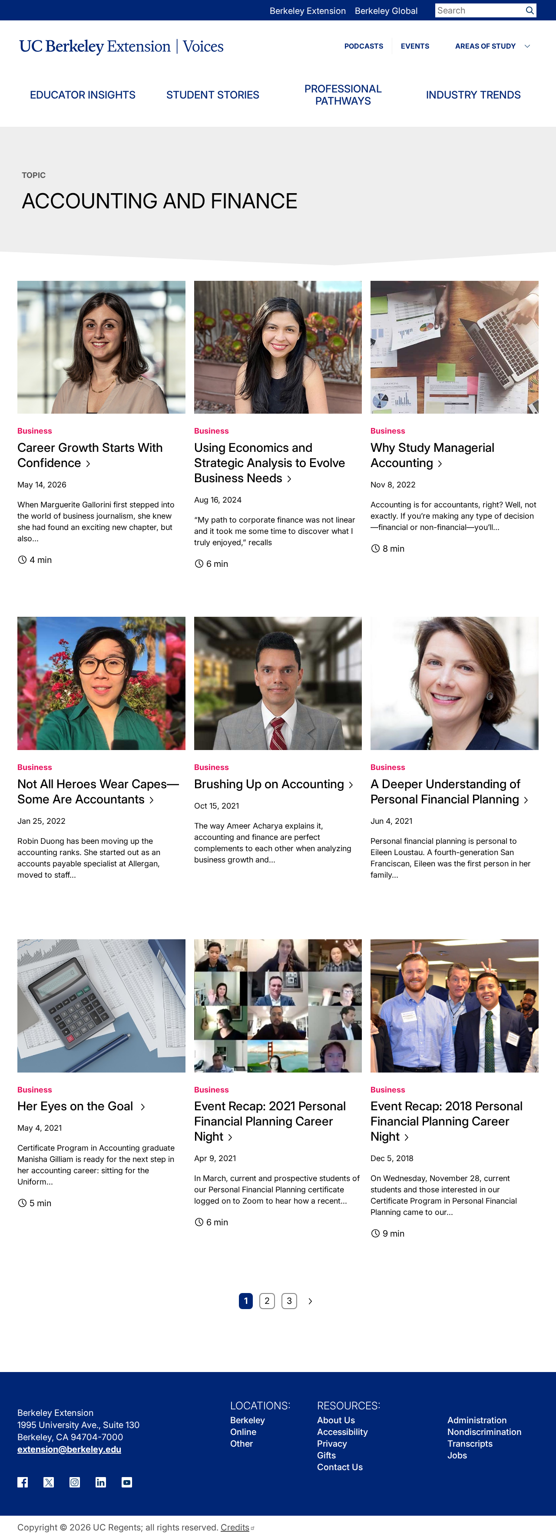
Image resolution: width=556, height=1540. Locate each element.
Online (243, 1432)
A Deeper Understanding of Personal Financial (446, 791)
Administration (477, 1420)
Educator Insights (83, 95)
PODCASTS (363, 46)
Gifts (326, 1455)
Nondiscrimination (484, 1432)
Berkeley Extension (308, 11)
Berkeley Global (386, 11)
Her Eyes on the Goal (76, 1106)
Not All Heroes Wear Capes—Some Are (98, 791)
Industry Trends (473, 95)
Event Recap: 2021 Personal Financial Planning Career (270, 1121)
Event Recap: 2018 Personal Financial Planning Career (447, 1121)
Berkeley (247, 1420)
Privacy (332, 1443)
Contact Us (340, 1467)
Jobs (457, 1455)
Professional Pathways (343, 94)
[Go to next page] (311, 1301)
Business (34, 430)
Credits (235, 1528)
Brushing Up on (269, 784)
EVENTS (415, 46)
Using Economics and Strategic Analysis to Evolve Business (269, 462)
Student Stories (212, 95)
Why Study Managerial (432, 455)
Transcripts (470, 1443)
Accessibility (342, 1432)
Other (241, 1443)
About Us (336, 1420)
